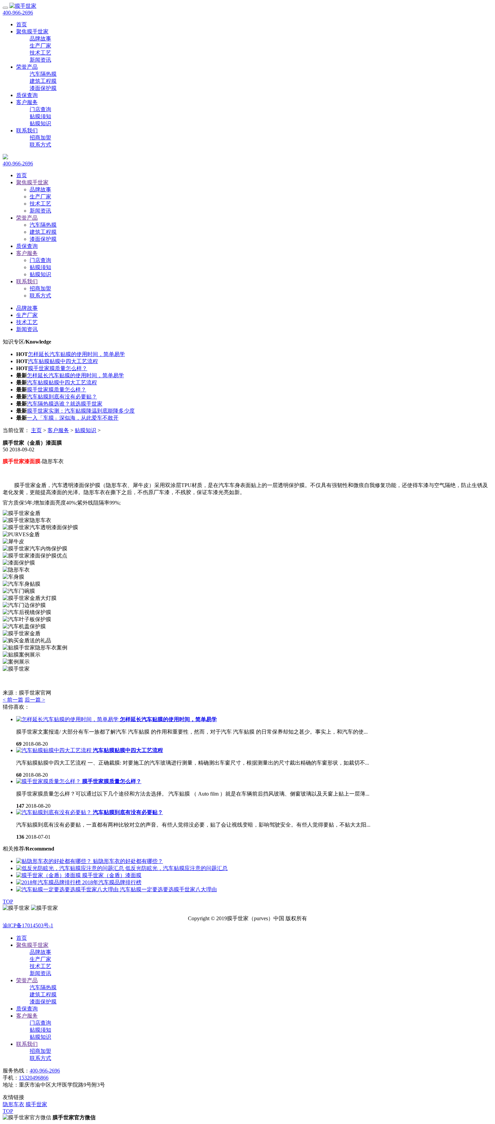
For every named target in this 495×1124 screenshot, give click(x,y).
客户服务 (27, 102)
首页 (21, 175)
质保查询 (27, 95)
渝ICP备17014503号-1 (28, 925)
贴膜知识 (40, 123)
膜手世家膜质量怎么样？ (57, 368)
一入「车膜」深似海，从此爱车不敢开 (73, 418)
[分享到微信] (11, 484)
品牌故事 (40, 38)
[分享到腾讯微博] (5, 484)
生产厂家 (40, 46)
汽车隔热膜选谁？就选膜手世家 (64, 404)
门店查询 (40, 109)
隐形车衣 (13, 1104)
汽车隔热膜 (43, 74)
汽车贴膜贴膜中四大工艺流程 (63, 361)
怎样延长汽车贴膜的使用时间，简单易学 (76, 354)
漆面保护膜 (43, 88)
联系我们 (27, 130)
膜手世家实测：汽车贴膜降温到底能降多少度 (81, 411)
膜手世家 (36, 1104)
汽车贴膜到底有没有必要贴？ (62, 396)
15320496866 (33, 1078)
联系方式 (40, 145)
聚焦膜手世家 (32, 31)
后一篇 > (35, 700)
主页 (36, 430)
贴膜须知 (40, 116)
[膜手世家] (22, 6)
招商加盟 (40, 137)
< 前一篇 (13, 700)
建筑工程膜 (43, 81)
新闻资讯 (40, 60)
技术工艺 (40, 53)
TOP (8, 901)
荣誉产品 (27, 67)
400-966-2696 (18, 12)
